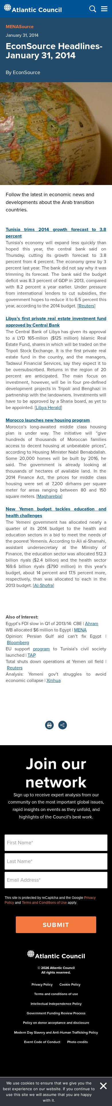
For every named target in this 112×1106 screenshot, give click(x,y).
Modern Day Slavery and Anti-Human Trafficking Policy (56, 1032)
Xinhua (54, 680)
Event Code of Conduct (42, 1041)
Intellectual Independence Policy (56, 1003)
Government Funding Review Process (56, 1013)
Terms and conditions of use (56, 993)
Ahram (91, 623)
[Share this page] (62, 725)
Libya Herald (48, 407)
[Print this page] (49, 725)
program (41, 649)
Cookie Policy (69, 984)
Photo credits (77, 1041)
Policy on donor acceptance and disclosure (56, 1022)
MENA (80, 630)
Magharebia (49, 496)
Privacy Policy (42, 984)
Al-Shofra (43, 585)
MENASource (20, 26)
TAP (32, 655)
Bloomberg (18, 642)
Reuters (86, 305)
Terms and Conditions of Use (44, 903)
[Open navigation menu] (104, 8)
